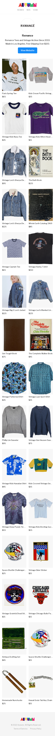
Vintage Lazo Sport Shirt (39, 397)
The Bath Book (35, 180)
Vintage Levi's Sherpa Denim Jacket (17, 180)
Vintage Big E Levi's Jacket (13, 310)
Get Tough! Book (9, 353)
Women (20, 10)
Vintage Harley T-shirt (38, 267)
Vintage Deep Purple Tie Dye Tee (16, 527)
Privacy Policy (35, 729)
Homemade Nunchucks (12, 700)
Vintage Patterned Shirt (12, 397)
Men (28, 10)
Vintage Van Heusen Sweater (41, 440)
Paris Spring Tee (9, 93)
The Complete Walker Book (40, 353)
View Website (27, 50)
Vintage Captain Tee (11, 267)
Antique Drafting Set (11, 657)
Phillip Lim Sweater (10, 440)
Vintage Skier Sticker (38, 570)
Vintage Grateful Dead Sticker (15, 613)
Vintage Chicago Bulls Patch (41, 613)
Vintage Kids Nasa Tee (12, 137)
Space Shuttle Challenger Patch (16, 570)
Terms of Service (20, 729)
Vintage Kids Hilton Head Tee (41, 137)
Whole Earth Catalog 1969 (40, 223)
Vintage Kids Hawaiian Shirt (14, 483)
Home (35, 10)
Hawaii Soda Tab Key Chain (40, 700)
